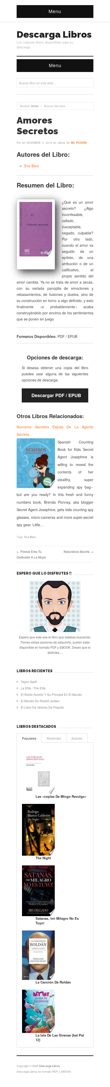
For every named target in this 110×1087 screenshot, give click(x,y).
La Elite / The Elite (33, 688)
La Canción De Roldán (53, 982)
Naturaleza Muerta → (78, 551)
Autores (76, 738)
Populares (29, 738)
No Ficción (78, 142)
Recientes (54, 738)
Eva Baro (31, 165)
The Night (43, 857)
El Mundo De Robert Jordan (40, 701)
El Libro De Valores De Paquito (42, 707)
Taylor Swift (29, 681)
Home (34, 106)
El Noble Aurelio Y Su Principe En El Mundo (51, 694)
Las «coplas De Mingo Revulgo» (61, 796)
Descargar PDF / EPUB (56, 395)
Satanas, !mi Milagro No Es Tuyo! (57, 920)
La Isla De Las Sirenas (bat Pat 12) (60, 1037)
